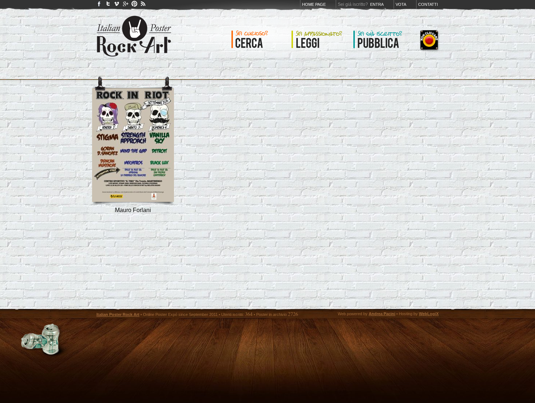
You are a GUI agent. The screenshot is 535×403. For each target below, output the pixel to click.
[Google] (125, 5)
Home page (314, 4)
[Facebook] (99, 5)
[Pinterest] (134, 5)
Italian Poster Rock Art (117, 314)
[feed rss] (143, 5)
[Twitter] (108, 5)
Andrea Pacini (382, 314)
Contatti (428, 4)
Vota (401, 4)
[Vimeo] (116, 5)
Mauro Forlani (133, 210)
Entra (377, 4)
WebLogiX (429, 314)
